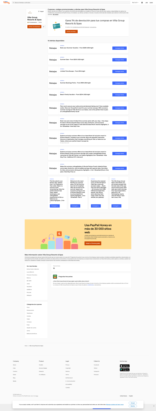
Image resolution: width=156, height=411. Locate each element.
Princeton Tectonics (32, 275)
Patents (68, 371)
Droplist (41, 365)
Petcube (29, 292)
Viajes (28, 319)
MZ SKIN (29, 281)
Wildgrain (29, 295)
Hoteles (29, 316)
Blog (14, 378)
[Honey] (6, 2)
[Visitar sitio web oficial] (43, 26)
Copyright (68, 368)
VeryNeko (29, 286)
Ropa (28, 325)
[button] (126, 396)
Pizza (28, 307)
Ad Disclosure (69, 378)
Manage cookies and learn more (115, 404)
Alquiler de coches (31, 328)
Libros (28, 330)
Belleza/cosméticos (32, 333)
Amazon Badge (43, 368)
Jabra (28, 283)
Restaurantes (30, 310)
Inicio (26, 345)
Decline (133, 406)
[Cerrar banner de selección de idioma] (154, 406)
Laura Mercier (30, 272)
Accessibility (69, 384)
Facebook (96, 365)
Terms (67, 374)
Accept (133, 403)
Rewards (41, 371)
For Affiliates (42, 374)
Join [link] (147, 2)
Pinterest (96, 374)
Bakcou (29, 278)
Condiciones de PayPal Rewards (81, 27)
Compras (29, 322)
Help (14, 368)
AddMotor (29, 289)
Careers (15, 371)
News (14, 374)
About (14, 365)
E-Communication (70, 381)
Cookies (68, 387)
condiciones (90, 285)
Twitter (95, 368)
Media (14, 381)
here (37, 396)
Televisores (29, 313)
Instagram (96, 371)
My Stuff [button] (134, 2)
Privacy (67, 365)
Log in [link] (151, 2)
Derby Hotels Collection (33, 269)
